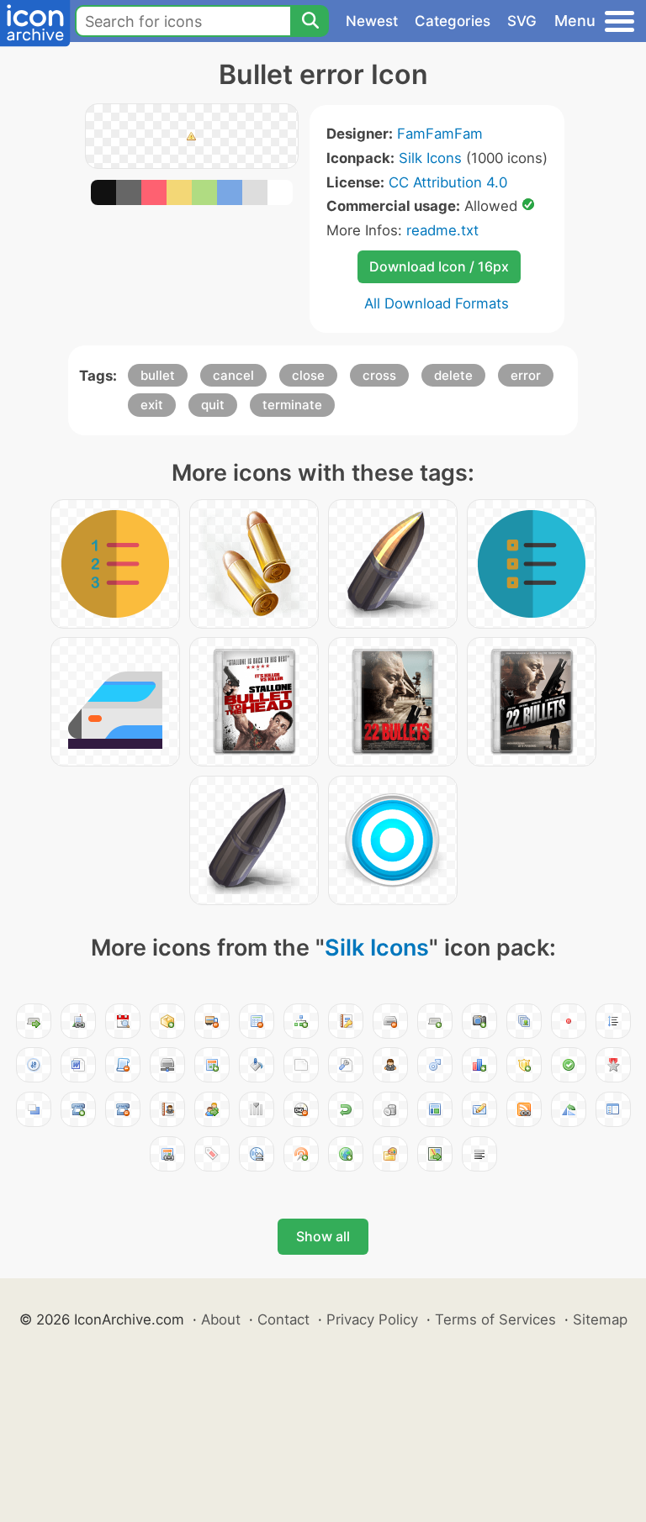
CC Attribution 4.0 (448, 182)
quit (213, 405)
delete (453, 375)
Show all (323, 1236)
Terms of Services (495, 1319)
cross (379, 375)
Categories (452, 21)
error (526, 375)
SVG (522, 21)
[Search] (309, 21)
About (221, 1319)
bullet (157, 375)
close (308, 375)
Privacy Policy (372, 1319)
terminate (292, 405)
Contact (283, 1319)
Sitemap (600, 1319)
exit (151, 405)
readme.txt (442, 230)
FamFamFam (440, 133)
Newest (372, 21)
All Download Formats (436, 303)
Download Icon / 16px (439, 266)
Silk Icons (430, 158)
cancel (233, 375)
